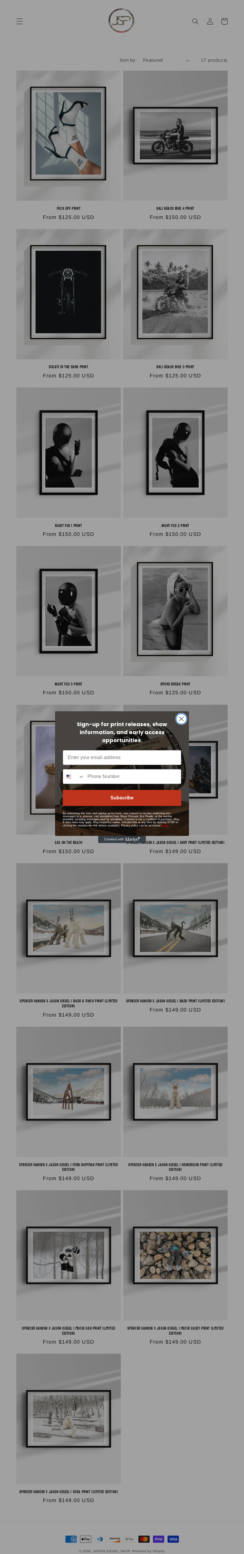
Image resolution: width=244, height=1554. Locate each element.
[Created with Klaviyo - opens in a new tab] (122, 839)
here (164, 825)
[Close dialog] (181, 719)
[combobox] (74, 776)
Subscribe (122, 797)
